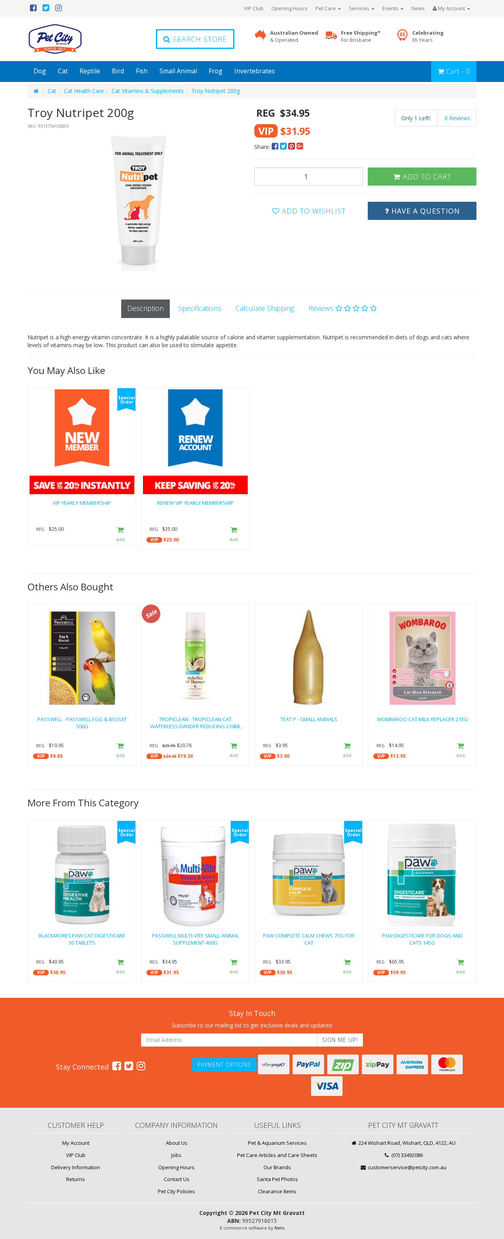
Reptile (90, 71)
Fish (142, 71)
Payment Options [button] (224, 1064)
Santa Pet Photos (277, 1179)
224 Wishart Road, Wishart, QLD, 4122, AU (406, 1142)
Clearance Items (277, 1191)
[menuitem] (276, 147)
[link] (116, 1066)
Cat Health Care (84, 91)
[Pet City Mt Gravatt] (67, 39)
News (418, 8)
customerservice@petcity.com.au (407, 1167)
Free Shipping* (360, 36)
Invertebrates (254, 71)
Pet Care (326, 8)
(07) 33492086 (406, 1155)
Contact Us (176, 1179)
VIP (154, 539)
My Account (75, 1142)
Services (360, 8)
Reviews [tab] (321, 308)
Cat (63, 71)
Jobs (176, 1155)
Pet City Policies (176, 1191)
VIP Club (253, 8)
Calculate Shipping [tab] (264, 308)
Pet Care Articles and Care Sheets (277, 1155)
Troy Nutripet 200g (215, 91)
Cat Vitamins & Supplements (147, 91)
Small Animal (178, 71)
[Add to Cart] (120, 534)
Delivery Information (75, 1167)
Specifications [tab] (199, 308)
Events (391, 8)
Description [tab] (145, 308)
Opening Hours (289, 8)
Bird (118, 71)
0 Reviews (457, 118)
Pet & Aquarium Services (277, 1142)
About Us (176, 1142)
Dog (39, 71)
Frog (215, 71)
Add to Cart (425, 176)
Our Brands (277, 1167)
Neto (279, 1228)
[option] (139, 202)
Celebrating (428, 36)
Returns (75, 1179)
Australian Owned (294, 36)
